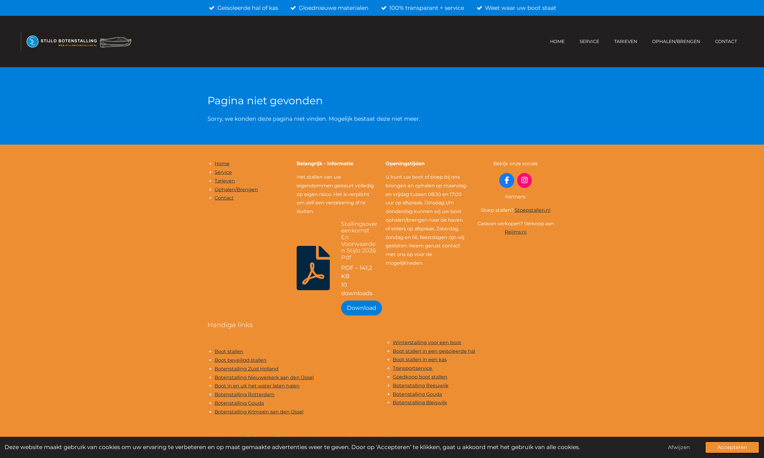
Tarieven (225, 181)
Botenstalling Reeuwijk (421, 385)
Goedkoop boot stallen (420, 377)
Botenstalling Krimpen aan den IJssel (259, 412)
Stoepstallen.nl (532, 210)
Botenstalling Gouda (239, 403)
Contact (224, 198)
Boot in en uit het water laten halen (257, 386)
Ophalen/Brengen (236, 189)
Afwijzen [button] (679, 447)
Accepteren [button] (732, 447)
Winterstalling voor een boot (427, 342)
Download (361, 307)
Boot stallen (229, 351)
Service (223, 172)
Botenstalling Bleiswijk (420, 402)
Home (222, 163)
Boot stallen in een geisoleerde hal (434, 351)
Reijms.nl (515, 232)
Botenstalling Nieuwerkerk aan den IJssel (264, 377)
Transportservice (413, 368)
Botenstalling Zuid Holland (246, 369)
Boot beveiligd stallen (241, 360)
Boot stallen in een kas (420, 359)
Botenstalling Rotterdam (245, 394)
